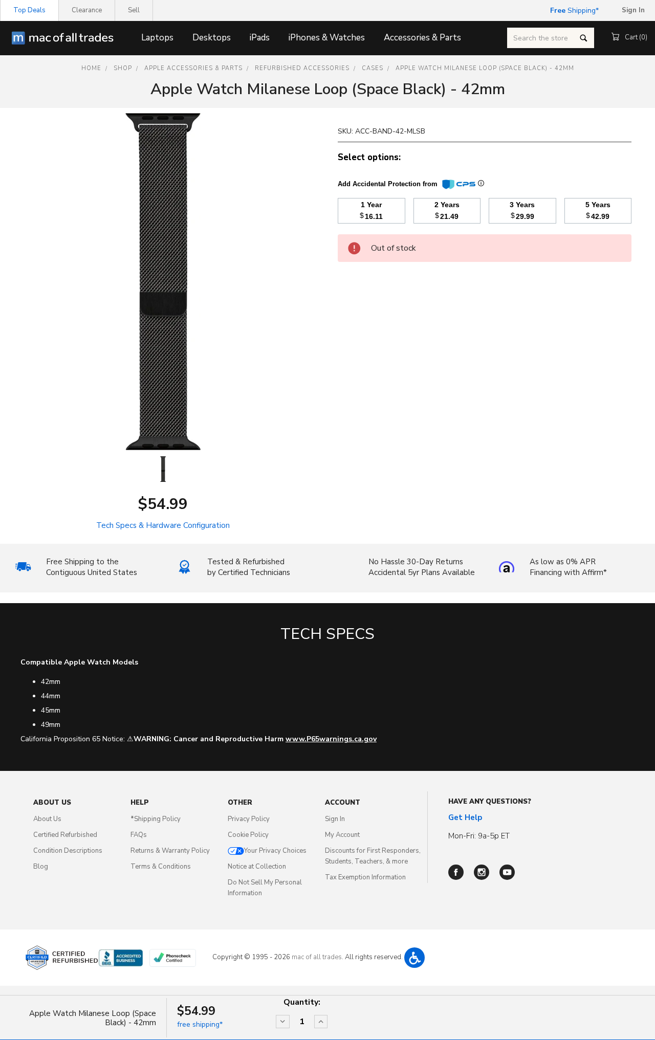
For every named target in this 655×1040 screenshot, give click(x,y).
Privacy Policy (249, 819)
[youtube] (507, 872)
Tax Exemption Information (365, 877)
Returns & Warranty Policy (170, 850)
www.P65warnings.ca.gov (331, 739)
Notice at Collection (257, 866)
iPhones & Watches (327, 37)
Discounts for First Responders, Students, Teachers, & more (373, 856)
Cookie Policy (248, 834)
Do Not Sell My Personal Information (265, 888)
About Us (47, 819)
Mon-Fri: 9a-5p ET (479, 836)
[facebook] (456, 872)
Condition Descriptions (67, 850)
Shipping (573, 10)
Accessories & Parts (422, 37)
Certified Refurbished (65, 834)
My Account (342, 834)
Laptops (157, 37)
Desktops (211, 37)
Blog (40, 866)
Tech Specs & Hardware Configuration (163, 525)
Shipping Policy (155, 819)
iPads (260, 37)
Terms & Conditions (160, 866)
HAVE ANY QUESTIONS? (489, 801)
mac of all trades (317, 957)
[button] (414, 957)
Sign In (335, 819)
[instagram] (481, 872)
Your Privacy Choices (275, 850)
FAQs (138, 834)
